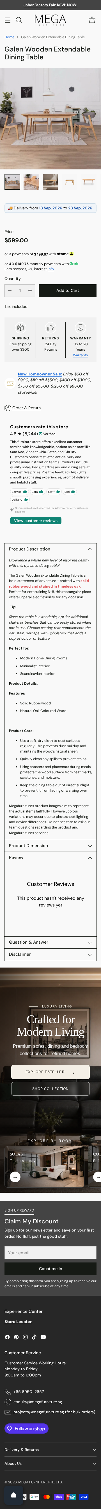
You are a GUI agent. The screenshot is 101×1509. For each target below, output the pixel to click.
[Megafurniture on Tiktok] (34, 1338)
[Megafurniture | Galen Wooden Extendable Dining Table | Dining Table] (50, 118)
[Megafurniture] (50, 20)
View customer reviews (36, 520)
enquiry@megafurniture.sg (37, 1401)
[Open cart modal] (92, 20)
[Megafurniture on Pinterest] (16, 1338)
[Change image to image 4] (69, 182)
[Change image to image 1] (12, 182)
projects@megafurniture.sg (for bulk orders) (54, 1411)
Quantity (12, 278)
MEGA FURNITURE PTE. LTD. (40, 1482)
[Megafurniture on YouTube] (43, 1338)
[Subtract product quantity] (10, 291)
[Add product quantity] (30, 291)
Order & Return (26, 407)
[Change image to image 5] (89, 182)
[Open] (13, 1495)
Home (9, 37)
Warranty (80, 355)
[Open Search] (18, 20)
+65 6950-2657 (28, 1391)
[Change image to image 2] (31, 182)
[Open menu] (7, 20)
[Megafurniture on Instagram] (25, 1338)
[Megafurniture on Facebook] (7, 1338)
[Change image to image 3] (50, 182)
